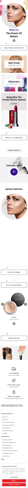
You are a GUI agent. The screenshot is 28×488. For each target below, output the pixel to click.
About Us (5, 417)
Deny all (14, 480)
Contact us (5, 419)
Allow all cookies (14, 484)
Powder (14, 317)
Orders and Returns (8, 430)
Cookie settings (14, 477)
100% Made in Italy (8, 453)
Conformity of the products (10, 450)
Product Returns (7, 445)
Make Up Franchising (8, 422)
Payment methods (7, 439)
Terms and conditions (9, 425)
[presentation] (2, 304)
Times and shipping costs (9, 442)
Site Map (5, 433)
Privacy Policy (7, 427)
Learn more (11, 473)
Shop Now (14, 103)
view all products (14, 150)
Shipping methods (8, 447)
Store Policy (6, 456)
